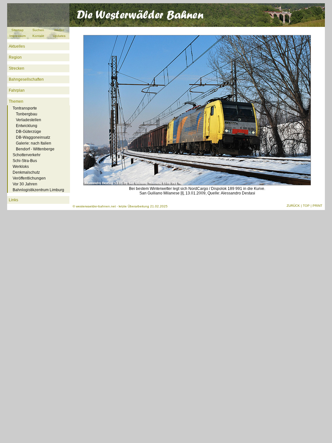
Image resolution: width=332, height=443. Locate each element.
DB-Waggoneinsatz (33, 137)
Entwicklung (26, 125)
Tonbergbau (26, 114)
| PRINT (316, 205)
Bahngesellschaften (26, 79)
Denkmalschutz (26, 172)
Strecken (16, 68)
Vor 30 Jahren (25, 184)
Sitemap (17, 30)
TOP (306, 205)
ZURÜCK (293, 205)
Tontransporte (25, 108)
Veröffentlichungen (29, 178)
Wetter (59, 30)
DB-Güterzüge (28, 131)
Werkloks (21, 166)
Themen (16, 101)
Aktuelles (17, 46)
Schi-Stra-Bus (25, 160)
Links (13, 200)
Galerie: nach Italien (33, 143)
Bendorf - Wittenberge (35, 149)
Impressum (17, 36)
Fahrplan (17, 90)
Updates (59, 36)
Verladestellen (28, 120)
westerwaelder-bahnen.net (96, 206)
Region (15, 57)
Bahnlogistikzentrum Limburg (38, 190)
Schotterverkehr (27, 155)
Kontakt (38, 36)
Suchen (38, 30)
